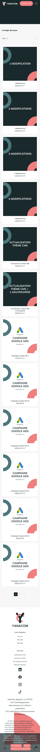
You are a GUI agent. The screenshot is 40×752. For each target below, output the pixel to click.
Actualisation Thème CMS (20, 263)
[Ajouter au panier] (34, 49)
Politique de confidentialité (20, 749)
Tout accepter (16, 745)
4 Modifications (20, 218)
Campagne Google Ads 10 (20, 401)
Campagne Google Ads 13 (20, 536)
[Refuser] (37, 743)
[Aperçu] (34, 58)
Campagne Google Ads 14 (20, 581)
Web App (20, 643)
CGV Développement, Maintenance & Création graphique (20, 705)
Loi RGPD (28, 699)
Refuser (27, 745)
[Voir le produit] (34, 52)
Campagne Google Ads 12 (20, 491)
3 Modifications (20, 173)
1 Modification (20, 83)
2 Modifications (20, 128)
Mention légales (15, 699)
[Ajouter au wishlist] (34, 55)
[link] (20, 669)
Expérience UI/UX (20, 658)
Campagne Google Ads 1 (20, 356)
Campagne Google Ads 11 (20, 446)
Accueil (20, 636)
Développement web (20, 661)
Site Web (20, 640)
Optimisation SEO (20, 655)
